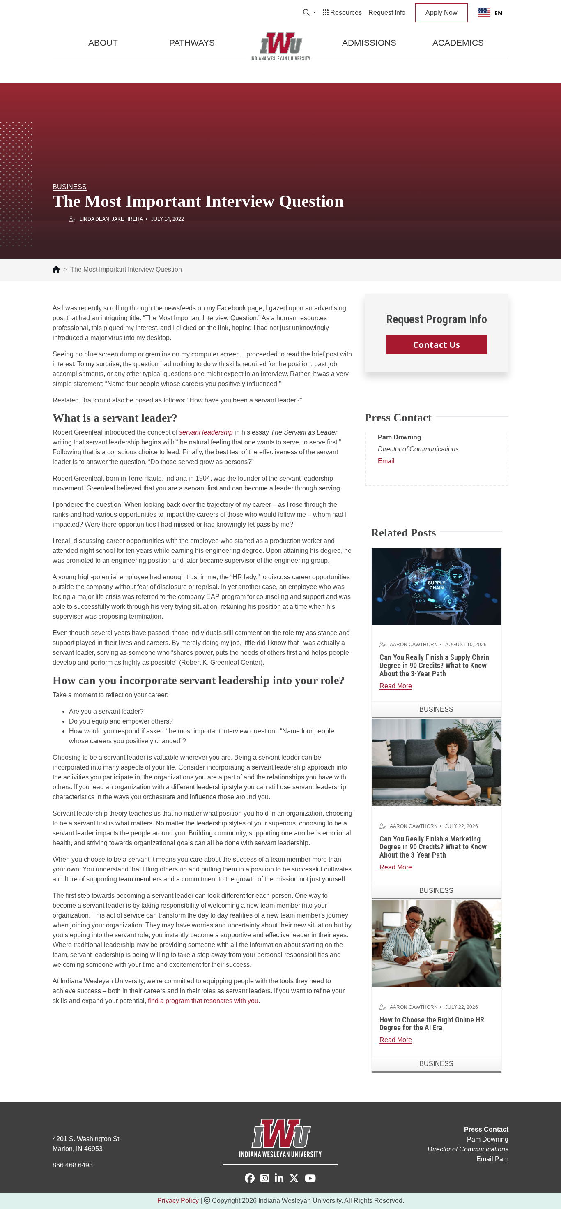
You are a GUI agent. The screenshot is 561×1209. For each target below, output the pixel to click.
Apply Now (441, 12)
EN (498, 13)
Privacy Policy (178, 1200)
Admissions (369, 42)
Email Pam (492, 1159)
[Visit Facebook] (250, 1178)
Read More (395, 685)
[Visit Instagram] (264, 1179)
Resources (345, 12)
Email (386, 461)
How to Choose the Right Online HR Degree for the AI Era (431, 1023)
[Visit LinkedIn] (279, 1179)
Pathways (192, 42)
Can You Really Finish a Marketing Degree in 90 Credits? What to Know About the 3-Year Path (433, 847)
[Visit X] (294, 1179)
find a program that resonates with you (203, 1000)
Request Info (386, 12)
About (103, 42)
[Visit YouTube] (310, 1179)
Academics (458, 42)
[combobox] (490, 13)
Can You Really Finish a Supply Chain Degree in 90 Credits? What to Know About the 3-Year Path (434, 665)
